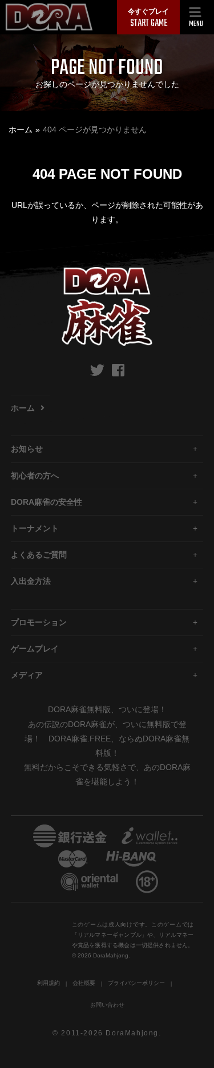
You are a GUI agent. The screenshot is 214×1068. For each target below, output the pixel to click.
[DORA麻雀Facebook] (118, 370)
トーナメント (35, 528)
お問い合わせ (107, 1005)
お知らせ (27, 448)
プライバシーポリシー (136, 983)
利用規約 (48, 983)
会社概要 (83, 983)
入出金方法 (31, 581)
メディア (27, 675)
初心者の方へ (35, 475)
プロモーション (39, 622)
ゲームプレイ (35, 648)
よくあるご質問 (39, 554)
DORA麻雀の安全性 (46, 501)
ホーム (21, 129)
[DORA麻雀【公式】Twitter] (97, 370)
